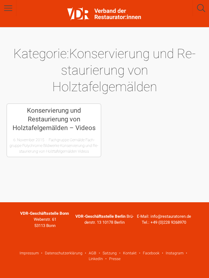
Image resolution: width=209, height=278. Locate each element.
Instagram (174, 253)
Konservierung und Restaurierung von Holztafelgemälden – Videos (54, 119)
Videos (83, 151)
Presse (115, 259)
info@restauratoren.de (170, 216)
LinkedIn (96, 259)
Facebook (151, 253)
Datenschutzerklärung (63, 253)
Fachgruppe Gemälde (67, 140)
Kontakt (130, 253)
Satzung (110, 253)
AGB (92, 253)
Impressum (29, 253)
